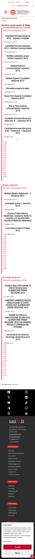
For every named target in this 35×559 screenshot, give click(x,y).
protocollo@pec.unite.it (15, 434)
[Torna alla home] (20, 12)
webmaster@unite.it (14, 437)
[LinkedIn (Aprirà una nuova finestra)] (26, 397)
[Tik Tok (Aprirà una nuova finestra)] (26, 402)
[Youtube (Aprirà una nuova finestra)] (8, 402)
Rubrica (18, 2)
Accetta (18, 547)
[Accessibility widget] (32, 556)
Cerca (13, 5)
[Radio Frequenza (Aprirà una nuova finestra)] (26, 413)
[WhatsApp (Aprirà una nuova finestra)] (26, 408)
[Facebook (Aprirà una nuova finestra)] (8, 392)
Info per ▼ (11, 2)
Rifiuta (17, 553)
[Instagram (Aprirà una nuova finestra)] (26, 392)
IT (32, 2)
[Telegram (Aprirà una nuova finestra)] (8, 408)
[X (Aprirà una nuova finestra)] (8, 397)
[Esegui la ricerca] (33, 6)
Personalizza (7, 541)
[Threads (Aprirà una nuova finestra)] (8, 413)
